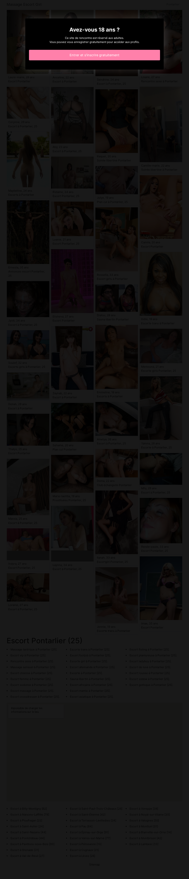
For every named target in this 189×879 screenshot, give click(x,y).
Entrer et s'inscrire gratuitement (94, 55)
